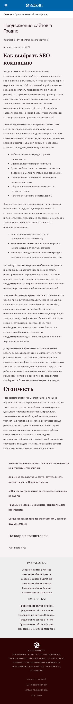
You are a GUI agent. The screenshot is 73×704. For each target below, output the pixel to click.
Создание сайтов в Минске (36, 569)
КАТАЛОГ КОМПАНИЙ (36, 679)
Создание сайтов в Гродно (36, 587)
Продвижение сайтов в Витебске (36, 614)
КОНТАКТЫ (36, 695)
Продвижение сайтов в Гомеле (36, 619)
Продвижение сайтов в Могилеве (36, 628)
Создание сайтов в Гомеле (36, 583)
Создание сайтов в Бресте (36, 574)
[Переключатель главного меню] (6, 5)
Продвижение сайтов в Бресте (36, 610)
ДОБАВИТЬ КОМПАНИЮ (36, 690)
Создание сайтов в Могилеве (36, 592)
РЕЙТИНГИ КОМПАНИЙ (36, 684)
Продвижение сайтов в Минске (37, 605)
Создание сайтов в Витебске (36, 578)
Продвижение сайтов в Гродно (36, 624)
